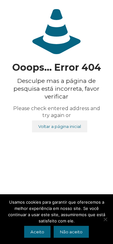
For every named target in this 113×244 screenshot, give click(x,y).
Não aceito (71, 231)
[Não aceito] (105, 219)
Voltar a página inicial (59, 126)
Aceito (37, 231)
